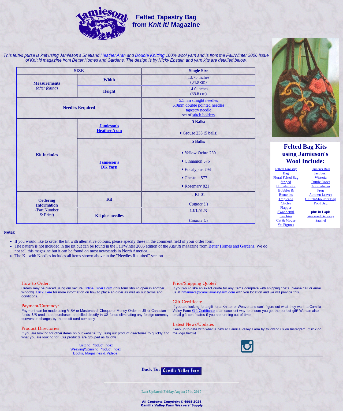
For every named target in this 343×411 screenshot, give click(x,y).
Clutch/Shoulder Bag (320, 199)
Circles (286, 203)
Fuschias (285, 216)
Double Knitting (150, 55)
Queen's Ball (321, 169)
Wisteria (321, 177)
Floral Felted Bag (286, 177)
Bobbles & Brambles (286, 192)
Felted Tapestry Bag (286, 171)
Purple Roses (320, 182)
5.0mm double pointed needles (198, 105)
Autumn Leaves (320, 195)
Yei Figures (286, 225)
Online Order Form (98, 288)
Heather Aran (113, 55)
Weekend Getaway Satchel (320, 218)
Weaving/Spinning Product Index (95, 349)
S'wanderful (285, 212)
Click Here (44, 292)
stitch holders (203, 115)
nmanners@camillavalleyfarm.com (208, 292)
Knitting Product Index (96, 345)
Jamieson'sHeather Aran (109, 128)
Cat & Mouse (286, 220)
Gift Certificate (203, 311)
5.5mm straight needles (198, 100)
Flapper (285, 208)
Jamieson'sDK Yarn (109, 164)
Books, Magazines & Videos (95, 353)
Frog (320, 190)
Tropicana (285, 199)
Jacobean (320, 173)
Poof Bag (320, 203)
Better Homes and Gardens (231, 246)
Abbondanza (320, 186)
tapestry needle (198, 110)
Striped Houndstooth (285, 184)
